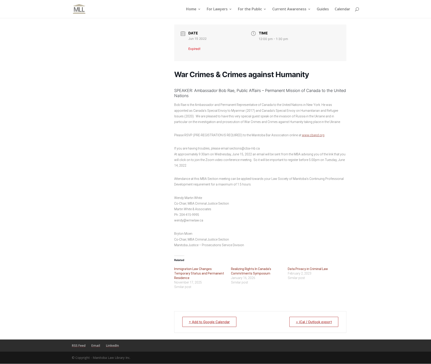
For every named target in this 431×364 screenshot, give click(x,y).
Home (191, 9)
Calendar (342, 9)
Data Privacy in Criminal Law (308, 269)
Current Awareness (289, 9)
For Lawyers (217, 9)
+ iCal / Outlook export (314, 322)
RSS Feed (79, 345)
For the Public (250, 9)
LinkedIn (112, 345)
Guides (323, 9)
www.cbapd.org (313, 135)
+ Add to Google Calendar (209, 322)
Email (95, 345)
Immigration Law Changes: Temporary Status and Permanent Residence (199, 273)
